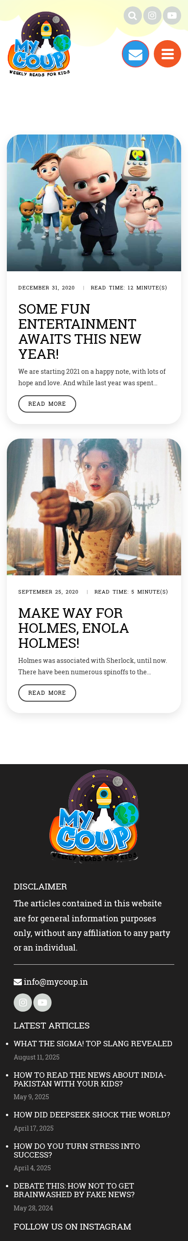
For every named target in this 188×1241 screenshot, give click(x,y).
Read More (47, 403)
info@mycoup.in (55, 981)
